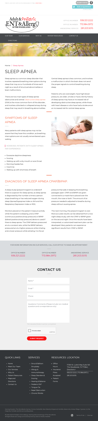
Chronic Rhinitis (37, 393)
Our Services (24, 36)
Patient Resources (55, 36)
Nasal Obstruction (38, 390)
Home (7, 65)
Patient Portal (82, 2)
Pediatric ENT (36, 384)
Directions (12, 40)
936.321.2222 (86, 20)
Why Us (38, 36)
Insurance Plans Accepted (57, 372)
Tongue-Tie (35, 387)
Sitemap (90, 415)
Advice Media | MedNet (43, 416)
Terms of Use (80, 415)
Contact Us (73, 36)
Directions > (39, 3)
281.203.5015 (87, 28)
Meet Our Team (14, 366)
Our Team (9, 36)
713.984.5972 (86, 24)
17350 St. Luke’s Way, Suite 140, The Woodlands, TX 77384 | (20, 3)
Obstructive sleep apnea (35, 100)
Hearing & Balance (38, 381)
